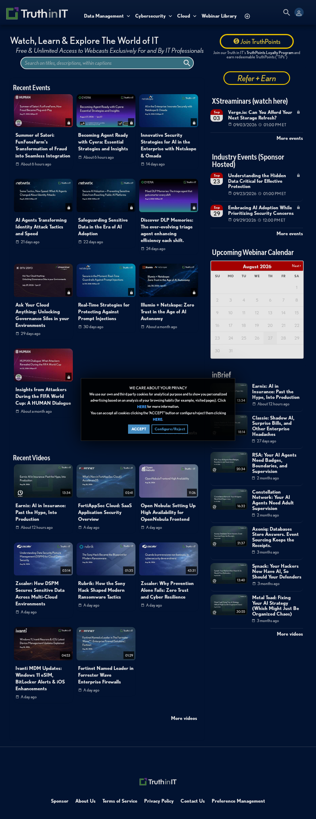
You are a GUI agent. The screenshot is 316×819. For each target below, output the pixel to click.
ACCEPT (138, 429)
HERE (142, 406)
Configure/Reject (170, 429)
